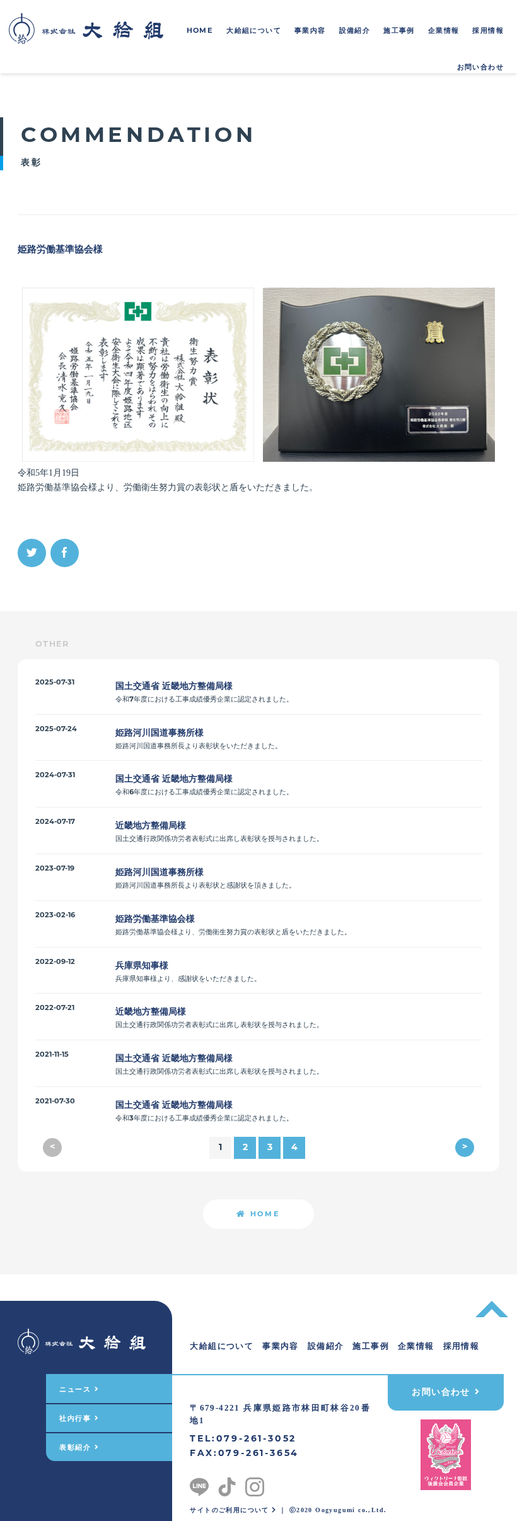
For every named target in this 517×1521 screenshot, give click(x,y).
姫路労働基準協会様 (155, 918)
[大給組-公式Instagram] (254, 1484)
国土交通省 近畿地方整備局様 (174, 685)
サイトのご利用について (231, 1509)
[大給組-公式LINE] (199, 1484)
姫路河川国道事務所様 (159, 732)
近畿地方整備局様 (150, 825)
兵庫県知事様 (141, 965)
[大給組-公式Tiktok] (227, 1484)
